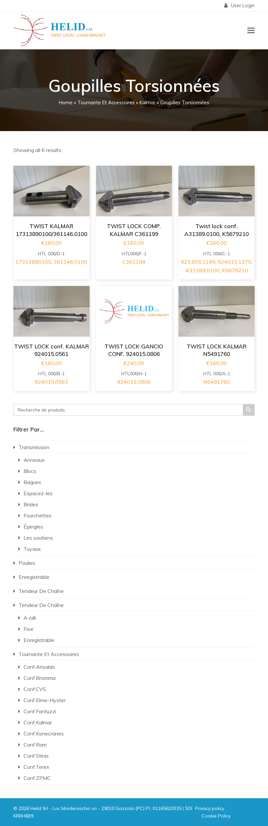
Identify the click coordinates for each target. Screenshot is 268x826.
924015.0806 (134, 382)
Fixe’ (29, 629)
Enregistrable (34, 577)
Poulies (27, 563)
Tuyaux (32, 549)
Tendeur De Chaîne (41, 591)
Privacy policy (209, 808)
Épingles (33, 526)
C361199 (133, 262)
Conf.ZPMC (37, 778)
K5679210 (235, 270)
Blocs (30, 471)
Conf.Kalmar (38, 722)
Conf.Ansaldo (39, 667)
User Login (243, 5)
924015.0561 (51, 382)
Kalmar (147, 102)
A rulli (30, 618)
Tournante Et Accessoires (106, 102)
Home (66, 102)
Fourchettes (38, 515)
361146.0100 (70, 262)
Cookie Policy (216, 816)
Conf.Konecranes (44, 733)
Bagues (32, 482)
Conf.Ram (35, 744)
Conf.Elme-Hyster (45, 700)
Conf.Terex (36, 767)
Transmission (34, 447)
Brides (31, 504)
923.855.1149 (198, 262)
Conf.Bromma (40, 678)
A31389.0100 (202, 270)
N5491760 (216, 382)
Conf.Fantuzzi (40, 711)
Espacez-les (38, 493)
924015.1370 (234, 262)
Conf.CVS (35, 689)
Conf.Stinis (36, 755)
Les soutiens (38, 537)
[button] (251, 30)
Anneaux (34, 460)
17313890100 (33, 262)
